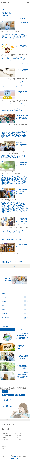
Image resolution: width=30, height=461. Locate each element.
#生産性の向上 (15, 182)
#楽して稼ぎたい (8, 181)
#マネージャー (19, 35)
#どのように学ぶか (13, 177)
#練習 (13, 110)
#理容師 (7, 39)
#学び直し (3, 180)
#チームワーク (18, 176)
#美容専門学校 (18, 135)
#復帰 (26, 236)
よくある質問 (4, 446)
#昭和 (2, 181)
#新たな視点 (24, 180)
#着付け (8, 86)
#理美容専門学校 (24, 181)
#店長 (2, 37)
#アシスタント (21, 57)
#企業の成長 (17, 178)
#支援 (11, 209)
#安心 (20, 36)
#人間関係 (19, 259)
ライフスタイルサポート (6, 435)
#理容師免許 (3, 210)
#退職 (21, 211)
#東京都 (13, 134)
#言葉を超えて (9, 211)
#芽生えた (8, 136)
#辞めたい (8, 262)
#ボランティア (10, 131)
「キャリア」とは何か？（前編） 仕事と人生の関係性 (22, 347)
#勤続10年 (12, 235)
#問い (18, 179)
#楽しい (14, 209)
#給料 (24, 261)
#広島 (26, 208)
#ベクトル (20, 177)
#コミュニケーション (5, 35)
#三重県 (22, 131)
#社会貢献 (25, 182)
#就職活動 (13, 62)
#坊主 (13, 208)
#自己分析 (3, 64)
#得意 (24, 62)
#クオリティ (15, 204)
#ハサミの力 (14, 130)
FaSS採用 (16, 437)
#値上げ (19, 233)
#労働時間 (12, 107)
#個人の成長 (3, 179)
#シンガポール (4, 130)
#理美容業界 (8, 182)
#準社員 (10, 238)
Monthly (7, 330)
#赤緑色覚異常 (19, 136)
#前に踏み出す (13, 179)
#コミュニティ (21, 230)
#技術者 (10, 237)
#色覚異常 (3, 136)
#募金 (26, 131)
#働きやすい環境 (17, 234)
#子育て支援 (22, 235)
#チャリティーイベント (12, 205)
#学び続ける (8, 180)
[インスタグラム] (8, 429)
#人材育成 (10, 36)
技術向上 (14, 309)
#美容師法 (21, 86)
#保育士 (21, 207)
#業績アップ (19, 237)
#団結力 (9, 208)
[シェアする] (3, 429)
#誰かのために (16, 211)
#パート (14, 231)
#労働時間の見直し (5, 235)
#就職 (23, 36)
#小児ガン (8, 133)
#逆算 (22, 183)
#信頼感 (25, 207)
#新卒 (13, 37)
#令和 (13, 178)
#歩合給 (3, 238)
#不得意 (3, 61)
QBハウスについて (18, 433)
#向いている (3, 85)
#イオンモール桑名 (5, 129)
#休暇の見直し (14, 233)
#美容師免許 (24, 210)
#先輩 (8, 179)
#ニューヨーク (4, 156)
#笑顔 (13, 135)
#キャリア (23, 129)
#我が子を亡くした (18, 133)
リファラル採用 (18, 439)
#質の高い (20, 239)
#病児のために (4, 135)
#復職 (2, 237)
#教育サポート (4, 134)
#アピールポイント (5, 58)
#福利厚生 (17, 39)
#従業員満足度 (21, 236)
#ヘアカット (20, 130)
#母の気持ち (18, 134)
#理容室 (3, 39)
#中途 (7, 61)
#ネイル (14, 83)
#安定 (16, 107)
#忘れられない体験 (5, 209)
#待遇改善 (15, 236)
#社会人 (20, 182)
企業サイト (4, 448)
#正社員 (21, 37)
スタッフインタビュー (6, 441)
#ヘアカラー (3, 131)
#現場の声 (15, 238)
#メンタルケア (17, 131)
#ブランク (13, 35)
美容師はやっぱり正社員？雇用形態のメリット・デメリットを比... (21, 366)
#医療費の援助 (4, 132)
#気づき (14, 181)
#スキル (9, 130)
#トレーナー (3, 206)
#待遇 (15, 260)
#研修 (22, 109)
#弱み (17, 62)
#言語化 (8, 64)
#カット (11, 129)
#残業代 (3, 109)
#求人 (25, 37)
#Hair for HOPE (4, 128)
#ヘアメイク (24, 83)
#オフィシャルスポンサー (6, 204)
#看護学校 (9, 210)
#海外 (18, 209)
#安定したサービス (5, 236)
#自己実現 (18, 183)
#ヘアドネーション (17, 206)
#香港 (24, 136)
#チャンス (20, 205)
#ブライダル (19, 83)
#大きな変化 (18, 132)
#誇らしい (14, 136)
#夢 (25, 179)
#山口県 (12, 133)
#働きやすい (15, 36)
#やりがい (25, 35)
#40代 (6, 34)
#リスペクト (19, 231)
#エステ (15, 81)
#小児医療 (22, 208)
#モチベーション (17, 59)
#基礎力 (22, 179)
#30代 (2, 34)
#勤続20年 (17, 235)
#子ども (3, 133)
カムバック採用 (5, 439)
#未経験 (17, 37)
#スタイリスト (10, 59)
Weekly (23, 330)
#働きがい (11, 234)
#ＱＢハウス (14, 34)
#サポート (3, 231)
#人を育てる (16, 207)
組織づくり (14, 313)
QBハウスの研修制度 (18, 435)
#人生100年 (16, 61)
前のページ (4, 267)
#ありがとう (22, 203)
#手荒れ (6, 37)
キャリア (14, 297)
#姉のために (24, 132)
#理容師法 (3, 86)
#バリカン (14, 156)
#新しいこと (18, 180)
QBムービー (17, 441)
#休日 (23, 259)
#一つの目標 (10, 207)
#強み (21, 62)
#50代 (10, 34)
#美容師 (3, 40)
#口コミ (23, 84)
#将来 (6, 62)
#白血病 (9, 135)
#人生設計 (9, 178)
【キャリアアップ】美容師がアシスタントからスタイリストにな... (22, 357)
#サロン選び (3, 59)
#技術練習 (17, 108)
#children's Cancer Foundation (14, 202)
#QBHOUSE (11, 128)
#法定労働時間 (8, 109)
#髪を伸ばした (4, 137)
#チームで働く (11, 176)
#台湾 (9, 132)
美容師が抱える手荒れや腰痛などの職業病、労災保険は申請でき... (22, 376)
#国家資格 (9, 85)
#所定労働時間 (11, 108)
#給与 (21, 39)
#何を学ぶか (23, 178)
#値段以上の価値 (4, 234)
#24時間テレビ (4, 202)
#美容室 (24, 39)
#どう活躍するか (4, 177)
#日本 (9, 134)
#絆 (16, 210)
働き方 (14, 305)
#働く (26, 61)
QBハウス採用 (4, 437)
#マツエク (3, 84)
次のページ (26, 266)
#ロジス (23, 206)
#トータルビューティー (6, 106)
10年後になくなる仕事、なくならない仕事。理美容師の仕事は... (22, 337)
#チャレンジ (24, 176)
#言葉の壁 (3, 211)
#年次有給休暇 (4, 108)
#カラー (3, 83)
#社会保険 (12, 39)
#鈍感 (24, 211)
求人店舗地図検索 (18, 444)
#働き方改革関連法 (5, 107)
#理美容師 (3, 182)
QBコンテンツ (4, 444)
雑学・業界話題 (14, 317)
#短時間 (8, 239)
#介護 (9, 233)
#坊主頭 (13, 132)
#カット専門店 (21, 34)
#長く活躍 (3, 184)
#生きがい (3, 239)
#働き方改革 (24, 106)
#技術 (10, 37)
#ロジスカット (4, 36)
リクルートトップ (5, 433)
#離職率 (12, 64)
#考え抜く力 (12, 183)
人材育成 (14, 301)
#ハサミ (9, 156)
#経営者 (3, 183)
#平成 (13, 180)
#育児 (16, 239)
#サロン (9, 105)
